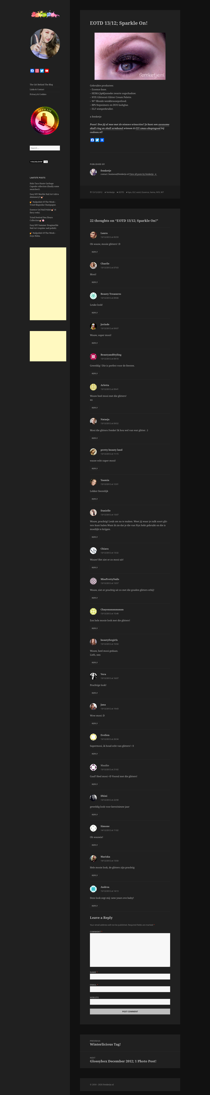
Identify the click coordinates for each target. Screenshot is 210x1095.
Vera (103, 674)
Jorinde (105, 324)
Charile (105, 263)
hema (152, 192)
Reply (95, 252)
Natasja (105, 419)
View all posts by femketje (141, 174)
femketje (110, 192)
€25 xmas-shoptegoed (148, 128)
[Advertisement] (48, 283)
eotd (138, 192)
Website (94, 997)
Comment (96, 931)
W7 (162, 192)
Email (94, 984)
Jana (103, 704)
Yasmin (105, 480)
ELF (133, 192)
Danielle (106, 510)
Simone (105, 826)
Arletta (105, 385)
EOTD (121, 192)
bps (129, 192)
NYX (158, 192)
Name (94, 972)
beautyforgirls (109, 640)
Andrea (105, 887)
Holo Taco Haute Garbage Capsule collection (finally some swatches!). (44, 186)
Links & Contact (37, 89)
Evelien (105, 735)
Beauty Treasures (111, 293)
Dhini (104, 795)
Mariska (105, 856)
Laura (104, 233)
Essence (145, 192)
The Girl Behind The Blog (41, 84)
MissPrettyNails (110, 579)
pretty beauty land (111, 449)
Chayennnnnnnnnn (112, 609)
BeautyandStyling (111, 354)
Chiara (105, 548)
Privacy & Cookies (38, 94)
